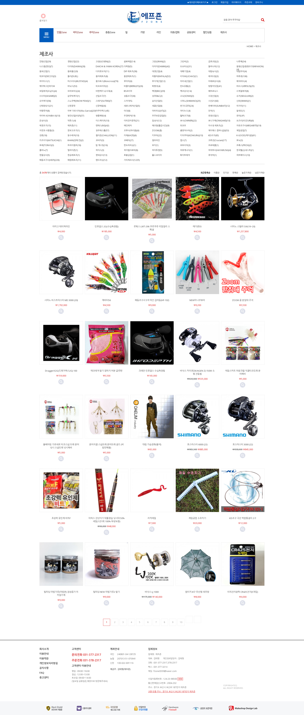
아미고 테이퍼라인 (61, 226)
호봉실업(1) (129, 155)
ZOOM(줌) (157, 130)
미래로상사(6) (214, 81)
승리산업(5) (157, 100)
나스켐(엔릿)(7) (46, 66)
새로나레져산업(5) (132, 105)
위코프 (183, 125)
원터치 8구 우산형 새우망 (197, 591)
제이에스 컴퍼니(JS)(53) (218, 130)
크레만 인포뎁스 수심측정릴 (152, 370)
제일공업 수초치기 (197, 518)
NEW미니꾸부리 (197, 300)
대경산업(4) (157, 71)
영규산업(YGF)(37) (76, 115)
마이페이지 (236, 2)
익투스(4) (72, 120)
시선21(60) (213, 100)
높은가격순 (246, 172)
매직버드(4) (241, 81)
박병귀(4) (156, 86)
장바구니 (259, 2)
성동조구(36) (129, 95)
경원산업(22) (73, 61)
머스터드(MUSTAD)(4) (78, 81)
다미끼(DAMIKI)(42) (161, 66)
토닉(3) (239, 140)
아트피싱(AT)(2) (159, 110)
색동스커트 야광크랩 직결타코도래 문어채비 (242, 372)
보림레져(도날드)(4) (48, 91)
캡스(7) (183, 140)
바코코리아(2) (102, 86)
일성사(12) (157, 120)
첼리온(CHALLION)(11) (106, 135)
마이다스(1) (44, 81)
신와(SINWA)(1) (243, 100)
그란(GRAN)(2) (158, 61)
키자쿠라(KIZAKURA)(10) (191, 135)
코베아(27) (128, 140)
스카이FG (128, 100)
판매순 (235, 172)
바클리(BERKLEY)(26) (133, 86)
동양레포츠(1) (130, 76)
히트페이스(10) (243, 155)
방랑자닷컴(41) (215, 86)
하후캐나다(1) (186, 150)
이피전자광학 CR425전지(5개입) (242, 591)
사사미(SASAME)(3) (48, 95)
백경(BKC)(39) (158, 91)
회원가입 (224, 2)
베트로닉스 (213, 91)
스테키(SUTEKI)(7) (104, 100)
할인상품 (207, 32)
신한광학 (71, 105)
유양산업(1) (213, 115)
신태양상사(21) (46, 105)
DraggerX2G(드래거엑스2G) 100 (61, 370)
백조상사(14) (186, 91)
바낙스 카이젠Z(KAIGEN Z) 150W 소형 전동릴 (197, 372)
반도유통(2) (185, 86)
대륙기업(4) (185, 71)
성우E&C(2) (157, 95)
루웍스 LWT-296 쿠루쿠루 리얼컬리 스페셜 (152, 228)
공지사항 (44, 668)
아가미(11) (241, 105)
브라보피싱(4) (74, 91)
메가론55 (197, 226)
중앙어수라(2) (186, 130)
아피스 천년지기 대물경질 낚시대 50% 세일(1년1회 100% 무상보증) (106, 520)
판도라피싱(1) (130, 145)
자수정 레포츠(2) (215, 125)
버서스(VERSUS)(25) (245, 86)
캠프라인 (156, 140)
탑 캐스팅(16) (102, 145)
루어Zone (94, 32)
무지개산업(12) (158, 81)
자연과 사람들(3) (46, 130)
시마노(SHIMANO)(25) (190, 100)
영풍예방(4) (101, 115)
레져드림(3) (213, 76)
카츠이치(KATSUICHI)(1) (50, 140)
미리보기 (61, 237)
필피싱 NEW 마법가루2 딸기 (106, 591)
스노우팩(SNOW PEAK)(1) (79, 100)
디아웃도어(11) (102, 71)
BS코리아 (128, 91)
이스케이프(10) (102, 120)
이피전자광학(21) (131, 120)
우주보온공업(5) (159, 115)
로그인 (214, 2)
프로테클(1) (213, 145)
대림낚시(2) (213, 71)
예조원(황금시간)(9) (160, 125)
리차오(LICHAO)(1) (188, 76)
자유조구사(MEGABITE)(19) (248, 125)
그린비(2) (184, 61)
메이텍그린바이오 (47, 86)
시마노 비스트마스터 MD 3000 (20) (61, 300)
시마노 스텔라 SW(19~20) (242, 226)
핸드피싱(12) (101, 160)
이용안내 (44, 653)
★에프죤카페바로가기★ (197, 2)
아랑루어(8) (44, 110)
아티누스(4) (185, 110)
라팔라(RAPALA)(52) (161, 76)
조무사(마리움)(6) (131, 130)
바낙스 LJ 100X (152, 591)
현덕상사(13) (101, 155)
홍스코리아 (157, 155)
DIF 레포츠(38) (130, 71)
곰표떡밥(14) (129, 61)
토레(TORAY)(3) (46, 145)
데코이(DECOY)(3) (47, 76)
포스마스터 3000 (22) (243, 444)
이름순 (217, 172)
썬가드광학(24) (187, 105)
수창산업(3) (213, 95)
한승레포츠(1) (74, 155)
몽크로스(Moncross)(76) (107, 81)
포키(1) (155, 145)
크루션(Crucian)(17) (217, 140)
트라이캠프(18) (74, 145)
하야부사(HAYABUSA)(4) (219, 150)
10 (181, 622)
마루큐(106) (241, 76)
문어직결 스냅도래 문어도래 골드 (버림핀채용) (106, 446)
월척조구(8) (185, 115)
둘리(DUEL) (73, 76)
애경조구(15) (45, 125)
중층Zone (110, 32)
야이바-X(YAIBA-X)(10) (49, 115)
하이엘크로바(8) (131, 150)
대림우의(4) (241, 71)
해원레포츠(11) (74, 160)
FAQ (41, 672)
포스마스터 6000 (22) (197, 444)
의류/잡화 (174, 32)
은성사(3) (43, 120)
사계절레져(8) (242, 91)
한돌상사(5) (44, 155)
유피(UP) (240, 115)
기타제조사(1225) (132, 160)
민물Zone (61, 32)
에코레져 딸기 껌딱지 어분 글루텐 (106, 370)
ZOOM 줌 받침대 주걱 (242, 300)
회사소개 (44, 649)
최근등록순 (205, 172)
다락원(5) (128, 66)
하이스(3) (100, 150)
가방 (142, 32)
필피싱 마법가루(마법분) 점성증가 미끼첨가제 (61, 593)
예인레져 (128, 125)
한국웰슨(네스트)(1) (245, 150)
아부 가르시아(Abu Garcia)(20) (82, 110)
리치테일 (152, 518)
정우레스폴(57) (102, 130)
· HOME (249, 46)
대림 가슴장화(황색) (151, 444)
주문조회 (248, 2)
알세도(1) (240, 110)
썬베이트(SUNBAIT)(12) (219, 105)
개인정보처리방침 (48, 663)
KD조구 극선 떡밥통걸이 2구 (242, 518)
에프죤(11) (72, 125)
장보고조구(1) (74, 130)
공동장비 (191, 32)
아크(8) (127, 110)
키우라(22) (157, 135)
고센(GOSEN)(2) (103, 61)
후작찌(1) (212, 155)
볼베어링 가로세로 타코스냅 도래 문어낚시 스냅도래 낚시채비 (61, 446)
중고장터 (44, 677)
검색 (262, 20)
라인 (159, 32)
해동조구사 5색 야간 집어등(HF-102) (152, 300)
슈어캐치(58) (45, 100)
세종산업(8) (157, 105)
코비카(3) (100, 140)
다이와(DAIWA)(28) (76, 66)
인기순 (226, 172)
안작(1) (211, 110)
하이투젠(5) (157, 150)
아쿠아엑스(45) (102, 110)
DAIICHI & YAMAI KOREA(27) (109, 66)
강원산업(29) (45, 61)
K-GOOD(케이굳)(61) (246, 135)
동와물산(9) (73, 71)
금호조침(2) (213, 61)
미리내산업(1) (186, 81)
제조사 (223, 32)
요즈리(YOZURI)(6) (245, 120)
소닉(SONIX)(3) (187, 95)
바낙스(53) (72, 86)
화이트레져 (185, 155)
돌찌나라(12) (214, 66)
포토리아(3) (185, 145)
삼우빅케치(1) (74, 95)
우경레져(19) (129, 115)
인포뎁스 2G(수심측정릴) (106, 226)
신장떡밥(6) (101, 105)
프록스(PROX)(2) (243, 145)
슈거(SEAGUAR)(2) (244, 95)
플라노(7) (43, 150)
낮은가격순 (260, 172)
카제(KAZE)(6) (130, 135)
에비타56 (106, 300)
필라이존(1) (73, 150)
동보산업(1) (44, 71)
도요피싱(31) (186, 66)
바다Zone (78, 32)
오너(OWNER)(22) (188, 120)
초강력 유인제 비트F (61, 518)
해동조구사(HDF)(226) (49, 160)
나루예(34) (241, 61)
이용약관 (44, 658)
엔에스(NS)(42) (102, 125)
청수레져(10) (73, 135)
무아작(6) (128, 81)
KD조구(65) (213, 135)
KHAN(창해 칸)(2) (75, 140)
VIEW (180, 679)
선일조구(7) (101, 95)
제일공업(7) (241, 130)
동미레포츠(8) (102, 76)
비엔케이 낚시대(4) (104, 91)
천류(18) (43, 135)
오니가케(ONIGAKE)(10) (219, 120)
